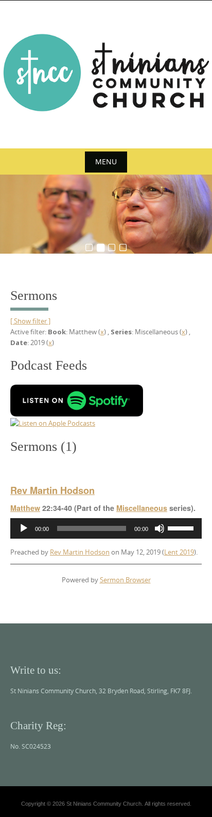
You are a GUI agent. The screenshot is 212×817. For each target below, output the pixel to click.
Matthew (25, 508)
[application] (106, 528)
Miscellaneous (141, 508)
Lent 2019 (179, 552)
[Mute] (159, 528)
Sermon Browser (125, 579)
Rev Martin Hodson (52, 490)
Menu (106, 161)
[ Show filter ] (30, 321)
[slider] (182, 527)
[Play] (24, 528)
